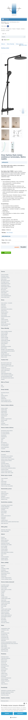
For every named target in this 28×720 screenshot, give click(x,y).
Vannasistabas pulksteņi (6, 616)
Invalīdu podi (3, 367)
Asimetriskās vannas (5, 277)
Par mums (3, 28)
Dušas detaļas (4, 352)
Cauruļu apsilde (4, 549)
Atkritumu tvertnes (4, 493)
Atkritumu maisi (4, 499)
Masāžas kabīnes (4, 312)
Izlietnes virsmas (4, 414)
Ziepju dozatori (4, 604)
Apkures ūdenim (4, 395)
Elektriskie (3, 397)
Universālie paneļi (5, 294)
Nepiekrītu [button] (20, 713)
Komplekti (3, 423)
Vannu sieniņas (4, 288)
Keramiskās (3, 454)
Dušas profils (3, 483)
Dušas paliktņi (4, 315)
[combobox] (24, 703)
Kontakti (7, 30)
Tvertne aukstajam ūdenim (6, 579)
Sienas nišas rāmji (5, 321)
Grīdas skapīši (4, 412)
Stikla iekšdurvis (4, 683)
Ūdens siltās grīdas (5, 531)
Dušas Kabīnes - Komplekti (6, 303)
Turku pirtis (3, 671)
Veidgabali (3, 518)
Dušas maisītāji (4, 334)
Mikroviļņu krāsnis (4, 700)
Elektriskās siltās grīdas (6, 529)
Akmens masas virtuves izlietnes (7, 459)
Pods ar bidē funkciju (5, 370)
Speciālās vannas (4, 291)
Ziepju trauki (3, 600)
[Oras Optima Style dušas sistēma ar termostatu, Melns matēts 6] (5, 147)
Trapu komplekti (4, 478)
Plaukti (2, 421)
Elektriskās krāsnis (5, 656)
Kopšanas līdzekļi (4, 469)
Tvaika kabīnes (4, 313)
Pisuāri (2, 386)
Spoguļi (2, 417)
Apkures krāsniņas (5, 540)
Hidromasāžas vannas (5, 283)
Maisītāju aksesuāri (5, 354)
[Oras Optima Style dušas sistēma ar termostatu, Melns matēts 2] (5, 122)
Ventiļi (2, 514)
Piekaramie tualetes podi (6, 364)
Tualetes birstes (4, 597)
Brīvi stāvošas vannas (5, 280)
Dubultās (3, 438)
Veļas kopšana (4, 494)
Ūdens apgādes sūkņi (5, 648)
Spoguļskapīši (4, 411)
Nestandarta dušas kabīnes (6, 309)
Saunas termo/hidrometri (6, 677)
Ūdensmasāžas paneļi (5, 316)
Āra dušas (3, 345)
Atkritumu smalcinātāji (5, 466)
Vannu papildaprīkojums (6, 295)
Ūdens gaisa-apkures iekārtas (7, 552)
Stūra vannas (3, 279)
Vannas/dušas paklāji (5, 601)
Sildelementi (3, 398)
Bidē (2, 385)
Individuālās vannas (5, 285)
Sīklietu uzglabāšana (5, 613)
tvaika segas (3, 491)
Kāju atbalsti (3, 619)
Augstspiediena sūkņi (5, 628)
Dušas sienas (4, 310)
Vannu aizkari (4, 292)
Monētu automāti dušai (5, 324)
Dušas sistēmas (19, 44)
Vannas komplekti (4, 274)
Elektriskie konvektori (5, 543)
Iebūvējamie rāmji (4, 508)
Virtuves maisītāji (4, 339)
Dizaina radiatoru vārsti (6, 400)
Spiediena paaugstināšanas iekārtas (8, 642)
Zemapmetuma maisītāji (6, 346)
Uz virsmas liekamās (5, 433)
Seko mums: (4, 26)
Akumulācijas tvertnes (5, 573)
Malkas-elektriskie (4, 571)
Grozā (6, 39)
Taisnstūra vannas (5, 276)
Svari (2, 607)
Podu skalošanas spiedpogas (7, 374)
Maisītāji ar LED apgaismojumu (7, 349)
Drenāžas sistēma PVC (6, 693)
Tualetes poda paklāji (5, 603)
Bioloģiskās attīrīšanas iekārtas (7, 692)
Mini (2, 441)
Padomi (14, 28)
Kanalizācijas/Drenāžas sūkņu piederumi (9, 643)
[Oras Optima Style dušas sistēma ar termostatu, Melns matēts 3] (16, 122)
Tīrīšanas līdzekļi (4, 319)
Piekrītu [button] (7, 713)
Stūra (2, 439)
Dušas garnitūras (4, 342)
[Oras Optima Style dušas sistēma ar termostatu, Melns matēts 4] (5, 134)
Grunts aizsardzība (5, 556)
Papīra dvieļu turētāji (5, 610)
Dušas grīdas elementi (5, 484)
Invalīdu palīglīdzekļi (5, 506)
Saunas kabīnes (4, 668)
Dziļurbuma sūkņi (4, 636)
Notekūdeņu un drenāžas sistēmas (8, 690)
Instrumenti (3, 517)
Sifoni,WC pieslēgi (5, 695)
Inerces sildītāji (4, 546)
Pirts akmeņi (3, 676)
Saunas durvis (4, 661)
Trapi (2, 480)
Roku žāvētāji (4, 511)
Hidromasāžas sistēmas (6, 286)
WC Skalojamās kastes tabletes (7, 377)
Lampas (2, 592)
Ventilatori (3, 509)
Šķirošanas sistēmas (5, 497)
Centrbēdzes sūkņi (5, 630)
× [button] (26, 703)
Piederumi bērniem (5, 612)
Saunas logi (3, 662)
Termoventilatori (4, 541)
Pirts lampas (3, 670)
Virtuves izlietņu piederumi (6, 471)
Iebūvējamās (3, 435)
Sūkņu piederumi (4, 651)
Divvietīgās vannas (5, 282)
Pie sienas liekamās (5, 432)
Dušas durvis (3, 307)
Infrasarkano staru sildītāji (6, 544)
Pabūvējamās (4, 436)
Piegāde (18, 28)
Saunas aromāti (4, 675)
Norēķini (22, 28)
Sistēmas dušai (5, 48)
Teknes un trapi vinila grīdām (7, 486)
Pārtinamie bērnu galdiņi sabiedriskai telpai (10, 521)
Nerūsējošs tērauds (5, 392)
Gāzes (2, 567)
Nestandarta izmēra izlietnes (7, 430)
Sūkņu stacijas (4, 646)
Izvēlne (7, 19)
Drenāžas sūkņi (4, 634)
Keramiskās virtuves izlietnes (7, 456)
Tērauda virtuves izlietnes (6, 457)
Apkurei (2, 631)
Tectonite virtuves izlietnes (6, 460)
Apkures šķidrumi (4, 559)
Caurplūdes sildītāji (5, 568)
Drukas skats (24, 45)
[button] (14, 717)
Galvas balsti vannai (5, 297)
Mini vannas (3, 289)
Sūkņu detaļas (4, 645)
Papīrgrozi (3, 496)
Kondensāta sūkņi (4, 637)
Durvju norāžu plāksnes (6, 515)
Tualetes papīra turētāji (5, 598)
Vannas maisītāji (4, 333)
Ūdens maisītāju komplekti (6, 331)
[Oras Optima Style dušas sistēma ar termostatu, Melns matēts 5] (17, 133)
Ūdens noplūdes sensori (6, 355)
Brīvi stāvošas (4, 442)
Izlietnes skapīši (4, 408)
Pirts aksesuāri (4, 664)
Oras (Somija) (10, 232)
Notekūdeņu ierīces (5, 639)
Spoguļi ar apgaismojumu (6, 418)
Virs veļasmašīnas (5, 445)
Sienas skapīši (4, 420)
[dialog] (14, 711)
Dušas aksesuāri (4, 325)
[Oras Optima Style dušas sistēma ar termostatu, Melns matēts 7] (12, 147)
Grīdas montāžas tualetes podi (7, 365)
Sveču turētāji (4, 621)
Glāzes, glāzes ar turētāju (6, 589)
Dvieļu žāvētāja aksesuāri (6, 401)
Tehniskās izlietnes (5, 463)
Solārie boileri (4, 574)
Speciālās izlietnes (5, 444)
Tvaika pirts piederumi (5, 658)
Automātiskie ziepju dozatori (7, 505)
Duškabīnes (3, 306)
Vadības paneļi (4, 673)
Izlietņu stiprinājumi (5, 447)
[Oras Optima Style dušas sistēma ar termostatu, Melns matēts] (14, 84)
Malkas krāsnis (4, 659)
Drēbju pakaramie (4, 586)
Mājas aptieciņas (4, 523)
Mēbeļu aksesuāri (4, 424)
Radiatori (3, 537)
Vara (2, 394)
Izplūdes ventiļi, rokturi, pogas (7, 472)
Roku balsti (3, 618)
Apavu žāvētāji (4, 547)
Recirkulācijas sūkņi (5, 633)
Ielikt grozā (7, 252)
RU (5, 33)
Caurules (3, 682)
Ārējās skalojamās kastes (6, 373)
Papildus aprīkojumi (5, 680)
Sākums (3, 44)
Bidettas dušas (4, 335)
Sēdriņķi (2, 379)
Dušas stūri (3, 304)
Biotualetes (3, 371)
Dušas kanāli (3, 481)
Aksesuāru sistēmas (5, 622)
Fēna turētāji (3, 606)
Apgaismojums (4, 415)
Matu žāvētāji (3, 512)
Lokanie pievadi (4, 520)
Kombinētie (3, 570)
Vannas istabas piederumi (6, 615)
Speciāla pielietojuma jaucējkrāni (8, 351)
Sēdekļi (2, 318)
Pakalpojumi (8, 28)
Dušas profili (3, 322)
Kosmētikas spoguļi (5, 585)
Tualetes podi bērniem (5, 368)
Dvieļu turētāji (4, 588)
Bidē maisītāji (4, 348)
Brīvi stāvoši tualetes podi (6, 362)
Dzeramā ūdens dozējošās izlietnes (8, 468)
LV (3, 33)
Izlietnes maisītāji (4, 337)
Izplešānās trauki (4, 649)
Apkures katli (3, 538)
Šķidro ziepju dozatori (5, 465)
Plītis (2, 555)
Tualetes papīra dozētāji (6, 609)
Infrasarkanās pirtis (5, 665)
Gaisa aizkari (3, 553)
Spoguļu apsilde (4, 558)
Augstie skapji (4, 409)
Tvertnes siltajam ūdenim (6, 577)
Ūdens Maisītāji (10, 44)
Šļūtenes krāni (4, 357)
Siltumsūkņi (3, 640)
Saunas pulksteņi (4, 679)
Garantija (3, 30)
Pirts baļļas (3, 667)
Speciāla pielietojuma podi (6, 376)
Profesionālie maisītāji (5, 340)
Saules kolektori (4, 550)
